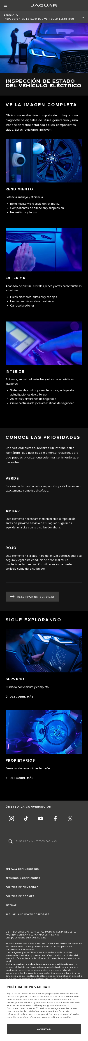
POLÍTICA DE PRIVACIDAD (22, 887)
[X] (70, 819)
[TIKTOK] (26, 819)
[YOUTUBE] (40, 819)
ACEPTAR (44, 1029)
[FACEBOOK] (55, 819)
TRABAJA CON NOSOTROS (22, 869)
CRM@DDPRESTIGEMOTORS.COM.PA (26, 937)
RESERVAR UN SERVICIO (35, 597)
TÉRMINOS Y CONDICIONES (23, 878)
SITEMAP (11, 905)
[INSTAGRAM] (11, 819)
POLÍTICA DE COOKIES (20, 896)
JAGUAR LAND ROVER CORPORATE (27, 914)
